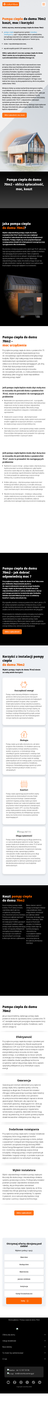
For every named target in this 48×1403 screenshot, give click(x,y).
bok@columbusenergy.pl (24, 1373)
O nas (4, 1359)
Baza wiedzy (7, 1347)
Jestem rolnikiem (24, 1279)
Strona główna (13, 1320)
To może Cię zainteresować (12, 1353)
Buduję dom (24, 1264)
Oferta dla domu (8, 1334)
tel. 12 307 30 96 (22, 1370)
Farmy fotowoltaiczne (24, 1294)
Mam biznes (24, 1272)
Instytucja (24, 1286)
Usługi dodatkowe (9, 1341)
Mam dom (24, 1257)
